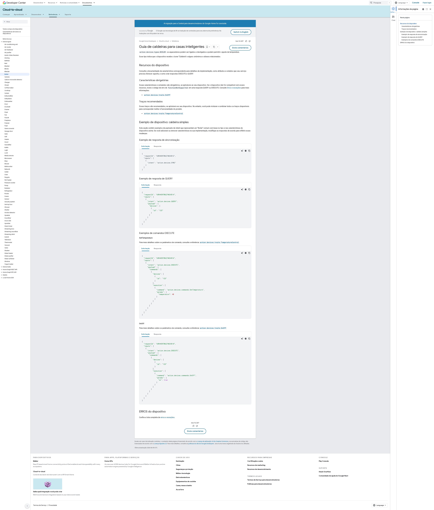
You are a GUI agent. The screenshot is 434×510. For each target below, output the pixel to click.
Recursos (51, 3)
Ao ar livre (180, 490)
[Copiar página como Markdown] (214, 47)
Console (415, 3)
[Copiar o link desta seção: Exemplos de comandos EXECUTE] (176, 233)
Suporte (68, 14)
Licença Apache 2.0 (160, 443)
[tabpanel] (195, 161)
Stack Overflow (325, 472)
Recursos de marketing (256, 465)
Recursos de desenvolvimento (259, 469)
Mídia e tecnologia (183, 473)
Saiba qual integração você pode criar (47, 492)
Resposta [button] (157, 146)
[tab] (145, 146)
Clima (178, 465)
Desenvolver (38, 3)
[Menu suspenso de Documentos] (95, 2)
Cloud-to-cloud (12, 9)
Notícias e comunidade (69, 3)
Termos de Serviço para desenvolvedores (263, 480)
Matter (35, 461)
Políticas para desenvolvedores (259, 484)
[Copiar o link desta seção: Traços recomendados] (165, 101)
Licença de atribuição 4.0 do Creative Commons (212, 441)
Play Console (324, 461)
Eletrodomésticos (183, 477)
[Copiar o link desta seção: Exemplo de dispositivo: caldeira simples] (191, 122)
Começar (6, 14)
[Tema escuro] (246, 151)
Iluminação (180, 461)
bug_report (423, 9)
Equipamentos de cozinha (186, 481)
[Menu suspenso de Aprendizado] (26, 14)
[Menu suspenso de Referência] (60, 14)
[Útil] (246, 41)
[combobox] (380, 3)
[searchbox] (15, 22)
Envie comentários (240, 48)
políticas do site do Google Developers (201, 443)
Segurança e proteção (184, 469)
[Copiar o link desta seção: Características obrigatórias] (170, 80)
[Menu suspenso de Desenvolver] (44, 14)
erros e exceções (168, 417)
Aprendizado (19, 14)
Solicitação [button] (145, 146)
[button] (14, 41)
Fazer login (427, 3)
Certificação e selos (255, 461)
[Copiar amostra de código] (249, 151)
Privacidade (53, 505)
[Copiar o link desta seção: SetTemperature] (155, 238)
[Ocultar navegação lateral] (27, 506)
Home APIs (109, 461)
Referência (53, 14)
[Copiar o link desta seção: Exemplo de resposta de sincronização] (181, 140)
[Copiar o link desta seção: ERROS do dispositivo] (168, 411)
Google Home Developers (147, 41)
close (430, 9)
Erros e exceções (234, 88)
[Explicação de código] (242, 151)
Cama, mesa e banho (184, 485)
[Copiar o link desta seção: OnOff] (147, 323)
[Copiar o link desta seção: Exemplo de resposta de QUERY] (175, 178)
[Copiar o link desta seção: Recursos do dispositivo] (171, 65)
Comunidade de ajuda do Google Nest (333, 476)
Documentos (87, 3)
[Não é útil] (249, 41)
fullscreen (426, 9)
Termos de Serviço (39, 505)
